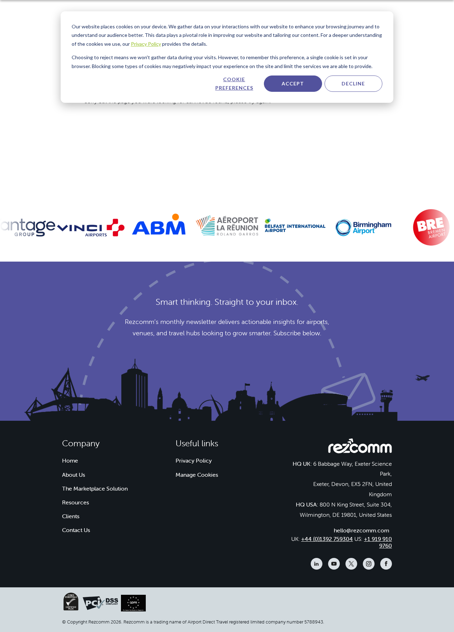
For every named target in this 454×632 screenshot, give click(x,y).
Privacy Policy (146, 44)
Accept (293, 83)
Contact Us (76, 529)
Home (70, 460)
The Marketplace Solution (95, 488)
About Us (73, 474)
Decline (353, 83)
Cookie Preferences (234, 83)
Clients (70, 516)
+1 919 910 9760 (378, 542)
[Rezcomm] (360, 447)
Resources (75, 502)
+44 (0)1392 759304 (327, 538)
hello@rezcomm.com (361, 530)
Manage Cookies (197, 474)
